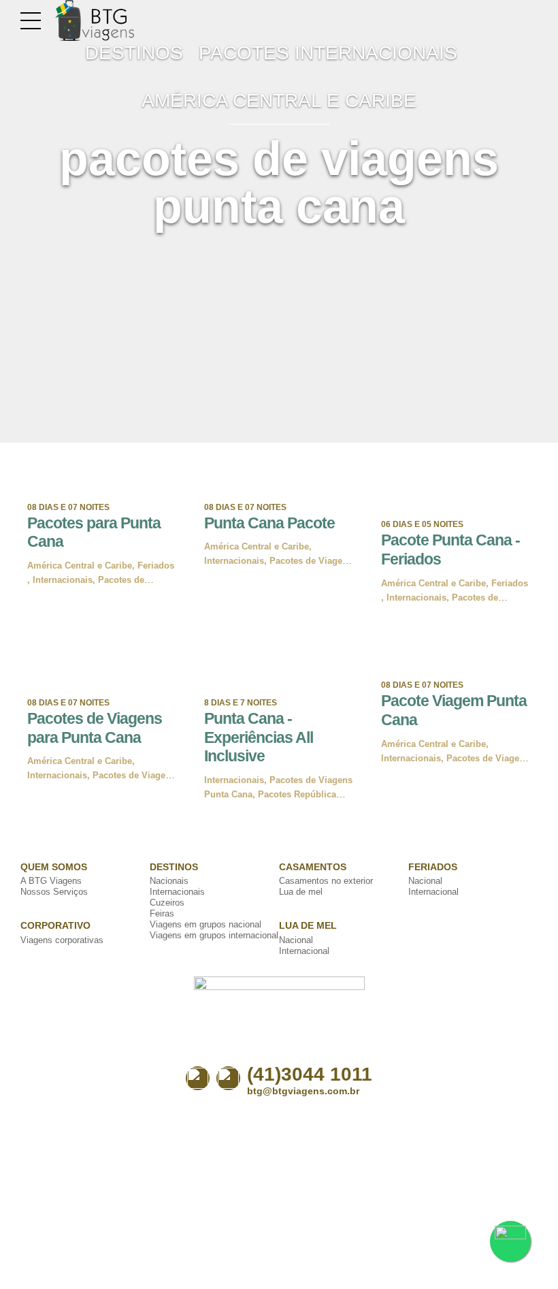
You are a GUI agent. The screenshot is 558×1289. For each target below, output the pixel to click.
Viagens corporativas (61, 940)
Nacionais (169, 881)
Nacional (296, 940)
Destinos (134, 52)
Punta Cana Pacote (269, 523)
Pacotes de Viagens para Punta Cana (94, 728)
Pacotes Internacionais (328, 52)
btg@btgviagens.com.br (303, 1090)
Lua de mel (301, 892)
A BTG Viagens (51, 881)
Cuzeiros (167, 902)
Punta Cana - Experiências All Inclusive (258, 737)
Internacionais (63, 580)
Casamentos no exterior (326, 881)
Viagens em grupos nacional (205, 924)
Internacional (304, 951)
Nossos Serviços (54, 892)
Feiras (162, 913)
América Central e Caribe (279, 100)
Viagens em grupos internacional (214, 935)
